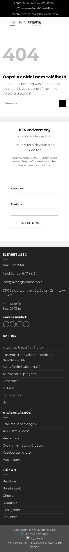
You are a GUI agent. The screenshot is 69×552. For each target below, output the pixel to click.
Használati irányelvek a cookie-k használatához (27, 357)
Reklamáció (12, 438)
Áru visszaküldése (16, 431)
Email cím (17, 204)
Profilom (9, 481)
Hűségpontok (13, 510)
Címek (8, 495)
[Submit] (62, 103)
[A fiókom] (52, 23)
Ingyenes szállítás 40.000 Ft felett (34, 2)
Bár (5, 402)
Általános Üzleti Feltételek (23, 347)
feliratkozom (28, 223)
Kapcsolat (10, 381)
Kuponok (10, 502)
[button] (5, 23)
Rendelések (12, 488)
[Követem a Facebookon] (6, 324)
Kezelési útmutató (17, 452)
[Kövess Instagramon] (13, 324)
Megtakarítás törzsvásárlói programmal (35, 14)
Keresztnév (17, 188)
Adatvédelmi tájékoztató (21, 366)
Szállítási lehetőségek (19, 424)
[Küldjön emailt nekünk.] (19, 324)
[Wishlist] (58, 23)
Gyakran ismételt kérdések (23, 445)
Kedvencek (11, 517)
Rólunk (8, 388)
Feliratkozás (12, 395)
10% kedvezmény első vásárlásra (35, 8)
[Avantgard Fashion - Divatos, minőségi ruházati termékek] (35, 23)
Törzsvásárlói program (20, 374)
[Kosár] (64, 23)
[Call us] (26, 324)
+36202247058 (13, 265)
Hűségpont (11, 460)
